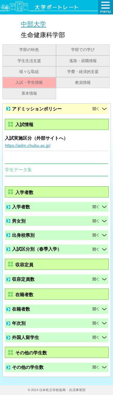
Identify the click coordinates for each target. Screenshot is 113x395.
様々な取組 (29, 72)
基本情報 (29, 93)
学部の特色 (29, 50)
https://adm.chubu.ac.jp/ (28, 145)
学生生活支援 (29, 61)
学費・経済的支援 (83, 72)
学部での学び (83, 50)
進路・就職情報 (83, 61)
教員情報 (83, 83)
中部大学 (33, 24)
